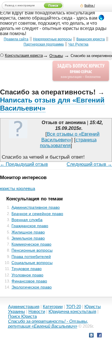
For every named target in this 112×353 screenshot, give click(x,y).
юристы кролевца (17, 188)
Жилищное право (28, 232)
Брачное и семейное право (37, 213)
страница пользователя (68, 142)
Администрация (23, 306)
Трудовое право (26, 268)
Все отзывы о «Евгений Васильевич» (70, 137)
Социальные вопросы (32, 262)
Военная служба (27, 219)
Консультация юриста (24, 55)
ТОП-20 (73, 306)
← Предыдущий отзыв (24, 164)
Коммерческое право (31, 244)
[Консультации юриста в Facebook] (99, 335)
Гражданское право (29, 225)
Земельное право (28, 238)
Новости (36, 311)
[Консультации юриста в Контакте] (91, 335)
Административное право (35, 207)
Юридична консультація (72, 311)
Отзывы (56, 56)
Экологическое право (31, 287)
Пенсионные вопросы (32, 250)
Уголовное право (27, 275)
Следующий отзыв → (89, 164)
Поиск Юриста (22, 316)
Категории (53, 306)
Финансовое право (29, 281)
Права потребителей (31, 256)
